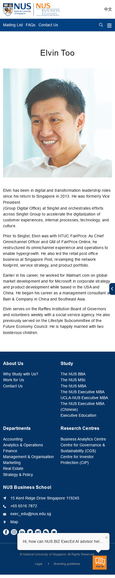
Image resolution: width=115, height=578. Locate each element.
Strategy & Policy (18, 475)
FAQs (30, 25)
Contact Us (48, 25)
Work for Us (13, 380)
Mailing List (13, 25)
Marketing (12, 463)
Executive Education (78, 415)
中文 (108, 9)
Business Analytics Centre (83, 439)
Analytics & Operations (23, 445)
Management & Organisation (28, 457)
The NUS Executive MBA (82, 392)
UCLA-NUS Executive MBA (84, 398)
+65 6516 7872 (23, 506)
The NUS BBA (73, 374)
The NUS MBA (73, 386)
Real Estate (13, 468)
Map (14, 522)
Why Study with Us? (20, 374)
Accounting (13, 439)
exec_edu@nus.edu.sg (30, 514)
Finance (10, 451)
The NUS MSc (73, 380)
